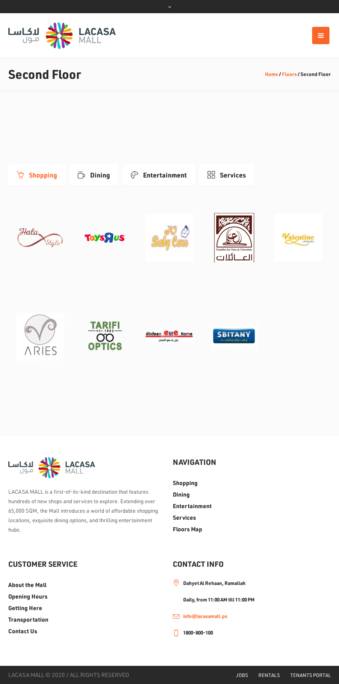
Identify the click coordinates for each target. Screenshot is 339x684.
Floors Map (187, 529)
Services (184, 517)
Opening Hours (28, 596)
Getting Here (25, 608)
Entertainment (192, 506)
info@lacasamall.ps (205, 616)
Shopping (185, 483)
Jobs (242, 675)
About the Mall (27, 585)
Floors (289, 74)
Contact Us (22, 631)
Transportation (28, 619)
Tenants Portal (310, 675)
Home (271, 74)
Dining (181, 494)
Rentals (269, 675)
